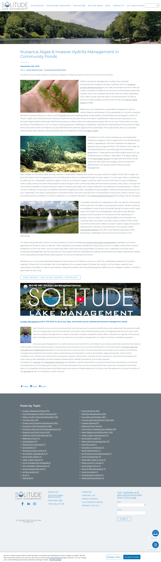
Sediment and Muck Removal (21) (37, 435)
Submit (124, 519)
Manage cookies (113, 557)
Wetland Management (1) (93, 478)
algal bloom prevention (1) (33, 445)
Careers (87, 492)
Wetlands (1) (27, 478)
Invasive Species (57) (90, 423)
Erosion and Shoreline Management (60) (40, 423)
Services (36, 362)
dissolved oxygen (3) (31, 438)
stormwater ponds (101, 159)
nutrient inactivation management (101, 242)
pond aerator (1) (29, 448)
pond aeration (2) (29, 441)
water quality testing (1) (32, 460)
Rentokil (27, 371)
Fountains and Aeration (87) (94, 417)
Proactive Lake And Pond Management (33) (41, 429)
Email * (119, 509)
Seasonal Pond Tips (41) (92, 426)
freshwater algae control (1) (94, 460)
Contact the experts (29, 322)
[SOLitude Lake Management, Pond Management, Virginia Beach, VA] (80, 527)
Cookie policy (55, 560)
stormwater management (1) (35, 454)
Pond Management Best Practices (55, 70)
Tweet (26, 386)
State (118, 502)
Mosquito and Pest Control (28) (36, 432)
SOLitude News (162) (91, 411)
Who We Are (55, 501)
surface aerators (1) (30, 472)
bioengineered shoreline (103, 196)
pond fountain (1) (89, 445)
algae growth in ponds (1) (93, 463)
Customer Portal (92, 502)
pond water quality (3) (91, 438)
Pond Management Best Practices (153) (39, 414)
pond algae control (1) (91, 466)
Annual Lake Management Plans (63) (98, 420)
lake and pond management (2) (96, 441)
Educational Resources (55, 496)
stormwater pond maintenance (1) (96, 454)
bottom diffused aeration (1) (94, 469)
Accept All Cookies (132, 557)
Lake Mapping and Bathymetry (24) (97, 432)
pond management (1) (91, 457)
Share (34, 386)
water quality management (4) (95, 435)
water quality (92, 131)
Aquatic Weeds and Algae (34, 70)
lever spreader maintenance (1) (36, 466)
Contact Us (88, 495)
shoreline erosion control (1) (34, 451)
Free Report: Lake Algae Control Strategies (50, 277)
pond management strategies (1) (36, 463)
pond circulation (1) (90, 472)
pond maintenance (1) (91, 451)
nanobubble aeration (89, 230)
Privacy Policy (90, 506)
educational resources (54, 362)
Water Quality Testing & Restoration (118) (40, 417)
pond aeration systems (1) (93, 475)
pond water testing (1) (32, 457)
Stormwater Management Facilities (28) (99, 429)
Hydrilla (62, 115)
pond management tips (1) (33, 469)
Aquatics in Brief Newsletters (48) (37, 426)
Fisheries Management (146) (94, 414)
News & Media (90, 499)
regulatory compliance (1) (93, 448)
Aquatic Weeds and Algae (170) (36, 411)
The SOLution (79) (30, 420)
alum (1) (25, 475)
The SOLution (56, 504)
